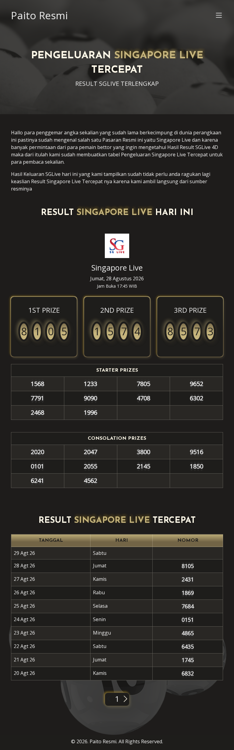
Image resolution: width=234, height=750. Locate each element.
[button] (218, 16)
